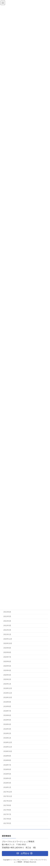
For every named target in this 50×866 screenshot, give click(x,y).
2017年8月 (7, 810)
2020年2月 (7, 679)
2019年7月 (7, 711)
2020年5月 (7, 666)
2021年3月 (7, 625)
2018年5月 (7, 774)
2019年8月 (7, 706)
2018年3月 (7, 783)
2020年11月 (7, 639)
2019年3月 (7, 729)
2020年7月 (7, 657)
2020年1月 (7, 684)
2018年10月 (7, 751)
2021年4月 (7, 621)
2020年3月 (7, 675)
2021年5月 (7, 616)
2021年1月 (7, 634)
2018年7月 (7, 765)
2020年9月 (7, 648)
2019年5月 (7, 720)
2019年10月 (7, 697)
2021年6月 (7, 612)
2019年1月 (7, 738)
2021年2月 (7, 630)
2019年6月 (7, 715)
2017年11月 (7, 796)
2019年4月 (7, 724)
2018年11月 (7, 747)
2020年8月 (7, 652)
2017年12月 (7, 792)
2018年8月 (7, 760)
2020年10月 (7, 643)
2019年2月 (7, 733)
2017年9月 (7, 805)
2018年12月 (7, 742)
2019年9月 (7, 702)
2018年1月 (7, 787)
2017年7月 (7, 814)
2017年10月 (7, 801)
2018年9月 (7, 756)
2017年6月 (7, 819)
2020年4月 (7, 670)
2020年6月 (7, 661)
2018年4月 (7, 778)
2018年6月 (7, 769)
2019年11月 (7, 693)
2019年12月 (7, 688)
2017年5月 (7, 823)
